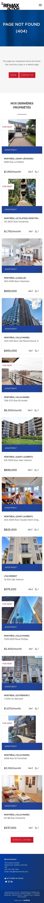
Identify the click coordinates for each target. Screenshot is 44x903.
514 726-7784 (13, 869)
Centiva (26, 900)
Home (13, 75)
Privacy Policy (17, 895)
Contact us (27, 75)
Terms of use (28, 895)
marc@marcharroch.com (18, 871)
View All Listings (22, 840)
